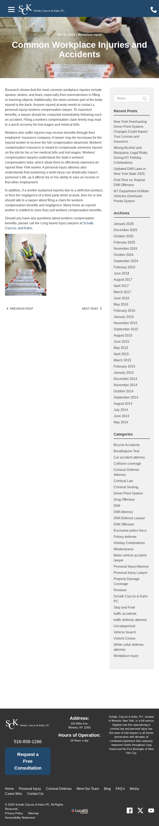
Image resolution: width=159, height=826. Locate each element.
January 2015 (124, 372)
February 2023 (124, 267)
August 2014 (123, 403)
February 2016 (124, 310)
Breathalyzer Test (126, 451)
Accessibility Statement (20, 817)
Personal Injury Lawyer (130, 572)
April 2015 (121, 354)
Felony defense (125, 536)
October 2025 (124, 236)
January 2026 (124, 224)
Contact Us (35, 793)
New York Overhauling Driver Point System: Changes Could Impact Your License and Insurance (130, 131)
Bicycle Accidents (127, 445)
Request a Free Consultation (27, 761)
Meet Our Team (88, 788)
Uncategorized (124, 626)
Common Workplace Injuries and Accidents (79, 49)
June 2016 (121, 298)
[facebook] (129, 810)
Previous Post (21, 308)
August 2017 (123, 279)
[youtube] (151, 810)
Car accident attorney (129, 457)
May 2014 (121, 422)
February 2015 (124, 366)
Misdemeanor (124, 549)
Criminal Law (123, 481)
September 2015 (126, 329)
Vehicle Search (125, 632)
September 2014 (126, 397)
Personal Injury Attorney (131, 566)
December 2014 (125, 379)
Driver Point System (128, 493)
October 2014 (124, 391)
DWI (117, 505)
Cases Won (13, 793)
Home (9, 788)
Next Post (90, 308)
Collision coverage (127, 463)
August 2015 (123, 335)
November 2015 (125, 323)
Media (134, 788)
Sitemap (33, 813)
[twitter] (140, 810)
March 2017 (122, 292)
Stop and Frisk (124, 607)
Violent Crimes (124, 638)
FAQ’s (120, 788)
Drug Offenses (124, 499)
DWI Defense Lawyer (129, 518)
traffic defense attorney (130, 620)
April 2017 (121, 286)
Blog (107, 788)
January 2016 (124, 317)
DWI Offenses (124, 524)
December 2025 (125, 230)
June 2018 (121, 273)
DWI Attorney (123, 512)
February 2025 (124, 242)
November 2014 (125, 385)
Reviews (120, 590)
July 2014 (121, 410)
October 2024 (124, 255)
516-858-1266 (28, 741)
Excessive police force (130, 530)
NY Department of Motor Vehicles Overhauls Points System (131, 196)
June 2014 (121, 416)
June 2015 (121, 341)
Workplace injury (90, 34)
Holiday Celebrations (129, 543)
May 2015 (121, 348)
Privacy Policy (14, 813)
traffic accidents (125, 613)
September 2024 (126, 261)
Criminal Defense (59, 788)
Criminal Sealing (126, 487)
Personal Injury (30, 788)
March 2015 (122, 360)
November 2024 (125, 248)
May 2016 (121, 304)
